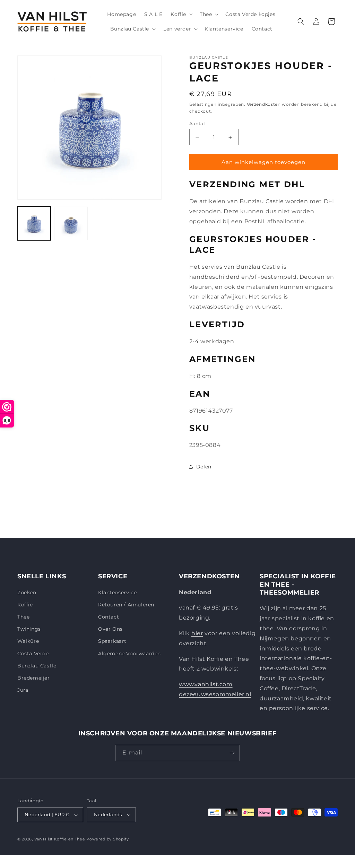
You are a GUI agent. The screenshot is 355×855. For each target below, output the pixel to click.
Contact (108, 617)
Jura (22, 690)
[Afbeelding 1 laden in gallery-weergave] (34, 223)
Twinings (29, 629)
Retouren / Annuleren (126, 605)
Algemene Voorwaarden (129, 653)
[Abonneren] (232, 753)
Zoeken (26, 592)
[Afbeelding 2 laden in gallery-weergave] (70, 223)
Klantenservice (117, 592)
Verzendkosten (264, 104)
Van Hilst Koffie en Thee (59, 839)
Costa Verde (33, 653)
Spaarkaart (112, 641)
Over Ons (110, 629)
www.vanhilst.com (206, 684)
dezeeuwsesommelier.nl (215, 694)
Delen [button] (203, 467)
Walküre (28, 641)
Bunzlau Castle (36, 666)
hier (197, 633)
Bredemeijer (33, 678)
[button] (181, 14)
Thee (23, 617)
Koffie (25, 605)
